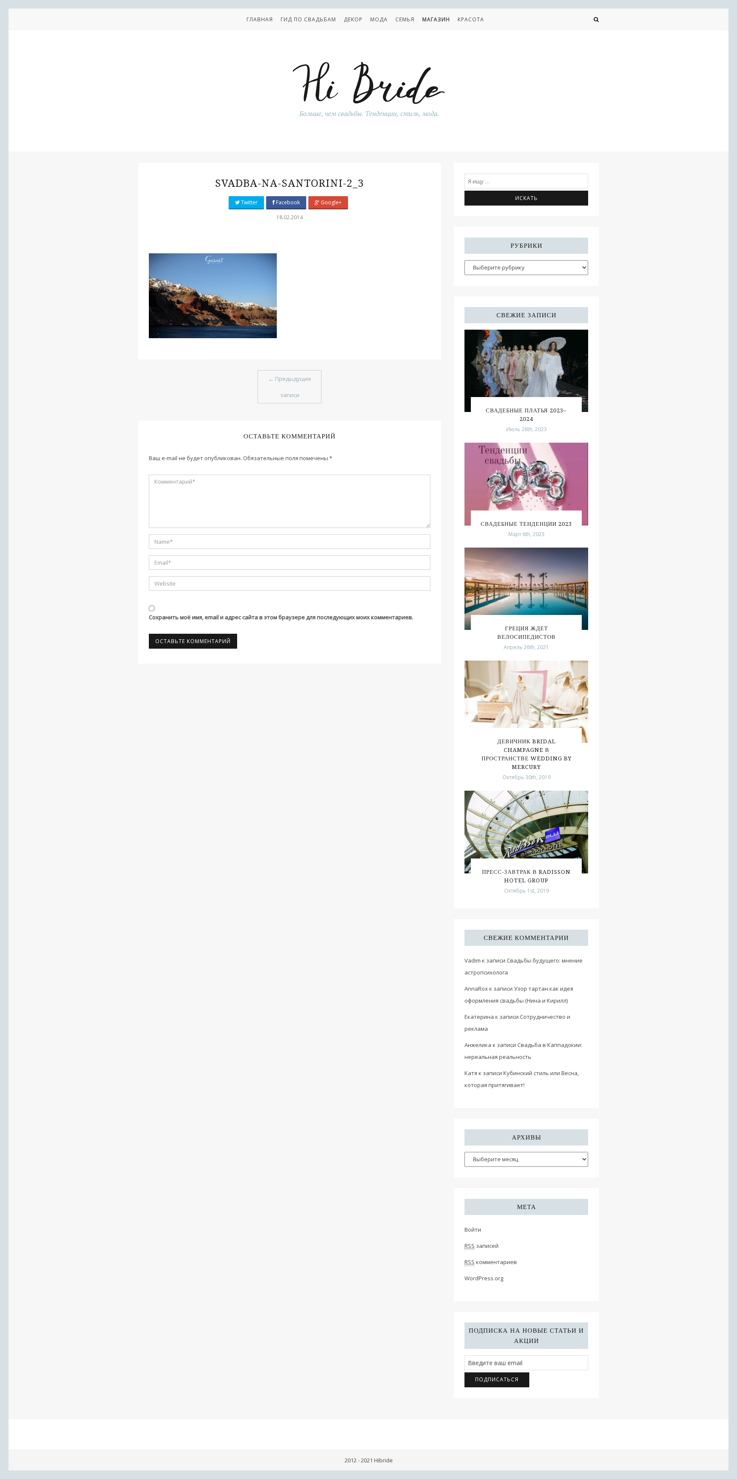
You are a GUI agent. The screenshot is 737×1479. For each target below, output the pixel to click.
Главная (260, 19)
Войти (472, 1229)
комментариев (490, 1262)
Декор (353, 19)
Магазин (436, 19)
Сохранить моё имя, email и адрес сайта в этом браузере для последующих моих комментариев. (281, 617)
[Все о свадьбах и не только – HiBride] (368, 89)
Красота (471, 19)
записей (481, 1246)
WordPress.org (483, 1278)
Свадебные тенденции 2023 (526, 524)
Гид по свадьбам (308, 19)
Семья (405, 19)
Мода (379, 19)
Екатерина (479, 1017)
